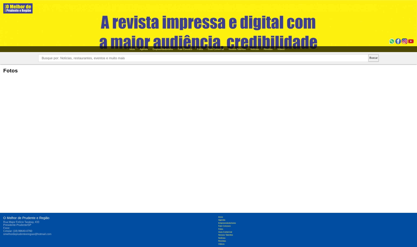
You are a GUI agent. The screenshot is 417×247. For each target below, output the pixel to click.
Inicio (132, 49)
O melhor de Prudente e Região (18, 9)
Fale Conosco (185, 49)
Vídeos (281, 49)
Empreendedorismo (163, 49)
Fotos (200, 49)
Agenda (144, 49)
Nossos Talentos (237, 49)
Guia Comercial (216, 49)
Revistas (268, 49)
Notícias (255, 49)
